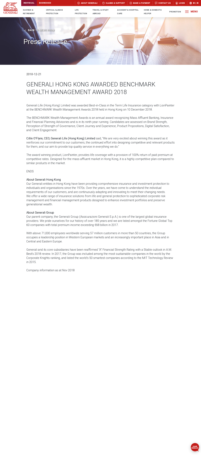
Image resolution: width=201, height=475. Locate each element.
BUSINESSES (45, 3)
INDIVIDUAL (29, 3)
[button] (180, 3)
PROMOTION (175, 12)
